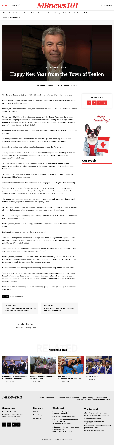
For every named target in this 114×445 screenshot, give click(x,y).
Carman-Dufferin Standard (94, 421)
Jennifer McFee (46, 85)
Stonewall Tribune (57, 68)
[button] (16, 5)
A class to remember (94, 376)
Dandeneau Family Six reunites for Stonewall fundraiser (14, 377)
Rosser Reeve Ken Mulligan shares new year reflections (59, 309)
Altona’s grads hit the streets (95, 413)
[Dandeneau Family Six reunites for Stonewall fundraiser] (15, 365)
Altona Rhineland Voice (92, 415)
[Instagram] (9, 425)
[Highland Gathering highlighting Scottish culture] (43, 365)
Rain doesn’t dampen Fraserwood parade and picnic (70, 377)
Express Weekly (58, 431)
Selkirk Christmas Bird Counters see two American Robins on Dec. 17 (20, 309)
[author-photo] (3, 381)
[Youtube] (18, 425)
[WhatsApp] (104, 103)
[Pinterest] (99, 103)
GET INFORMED (16, 297)
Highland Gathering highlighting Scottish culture (42, 377)
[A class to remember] (99, 365)
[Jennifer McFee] (7, 325)
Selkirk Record (57, 424)
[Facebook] (89, 103)
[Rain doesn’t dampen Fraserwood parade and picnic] (71, 365)
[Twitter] (94, 103)
